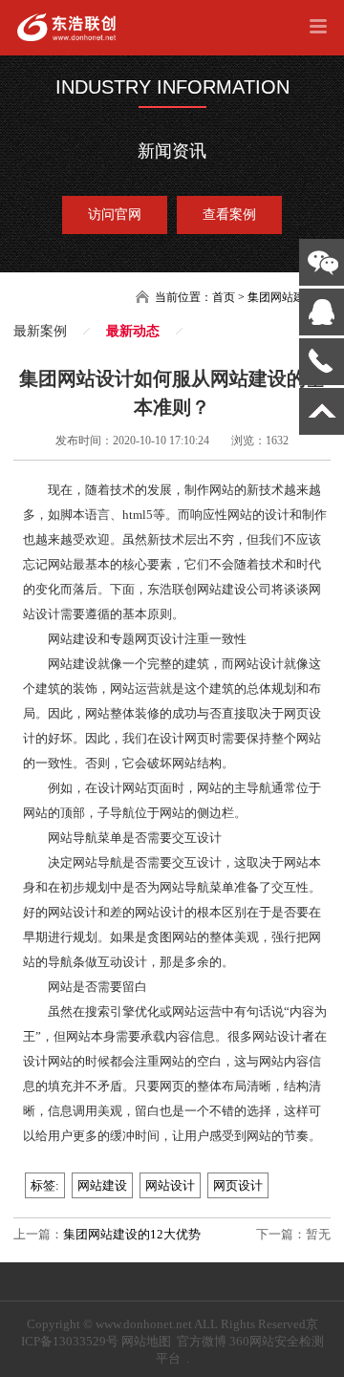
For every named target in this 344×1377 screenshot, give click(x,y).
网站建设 (102, 1185)
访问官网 (114, 214)
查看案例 (229, 214)
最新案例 (40, 331)
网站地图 (146, 1341)
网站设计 (170, 1185)
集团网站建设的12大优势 (132, 1234)
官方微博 (201, 1341)
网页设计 (238, 1185)
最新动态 (133, 331)
